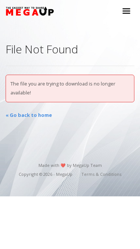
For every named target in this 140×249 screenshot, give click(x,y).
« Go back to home (29, 115)
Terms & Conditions (101, 174)
